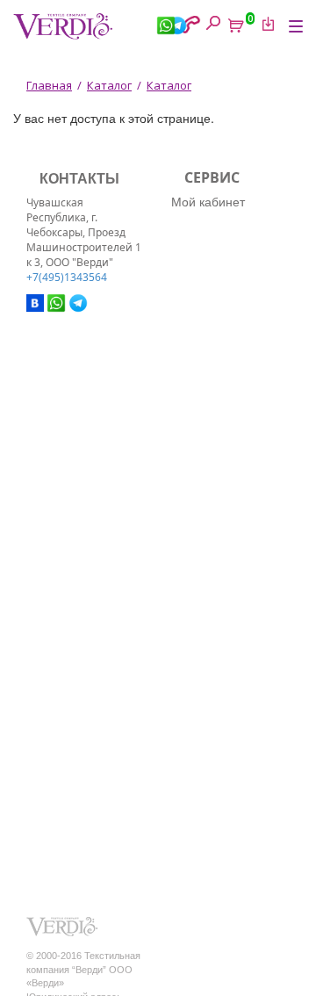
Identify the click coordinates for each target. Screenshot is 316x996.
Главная (49, 85)
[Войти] (265, 23)
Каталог (109, 85)
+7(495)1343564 (66, 277)
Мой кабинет (208, 201)
